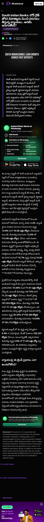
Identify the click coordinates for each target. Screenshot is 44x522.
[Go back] (1, 11)
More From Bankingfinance (14, 478)
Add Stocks (22, 158)
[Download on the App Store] (31, 165)
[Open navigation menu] (2, 3)
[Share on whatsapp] (3, 38)
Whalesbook (17, 3)
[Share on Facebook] (10, 38)
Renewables (7, 498)
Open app (38, 4)
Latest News (8, 464)
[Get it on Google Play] (13, 165)
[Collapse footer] (41, 504)
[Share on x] (6, 38)
